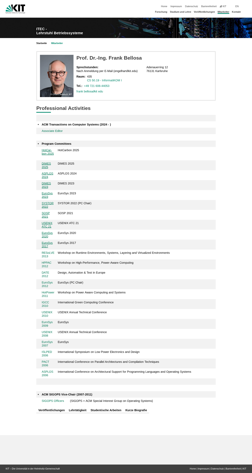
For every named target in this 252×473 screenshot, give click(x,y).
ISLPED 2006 (47, 353)
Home (164, 6)
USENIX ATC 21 (47, 224)
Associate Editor (52, 130)
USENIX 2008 (47, 333)
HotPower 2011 (48, 294)
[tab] (51, 410)
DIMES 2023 (46, 185)
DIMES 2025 (46, 165)
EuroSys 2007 (47, 343)
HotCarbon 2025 (48, 152)
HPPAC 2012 (46, 264)
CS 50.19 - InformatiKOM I (104, 80)
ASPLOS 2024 (47, 175)
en (237, 6)
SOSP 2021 (46, 215)
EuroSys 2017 (47, 244)
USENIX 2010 (47, 314)
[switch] (245, 6)
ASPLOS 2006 (47, 373)
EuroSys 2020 (47, 234)
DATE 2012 (45, 274)
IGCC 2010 (45, 304)
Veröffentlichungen (204, 12)
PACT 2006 (45, 363)
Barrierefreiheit (209, 6)
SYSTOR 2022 (48, 205)
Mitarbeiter (223, 12)
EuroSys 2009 (47, 324)
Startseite (41, 43)
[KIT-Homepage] (15, 9)
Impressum (176, 6)
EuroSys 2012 (47, 284)
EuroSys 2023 (47, 195)
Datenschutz (191, 6)
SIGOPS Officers (53, 400)
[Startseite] (245, 11)
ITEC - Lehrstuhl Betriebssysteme (59, 31)
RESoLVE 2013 (48, 254)
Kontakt (236, 12)
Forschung (161, 12)
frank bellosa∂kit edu (89, 91)
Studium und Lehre (180, 12)
